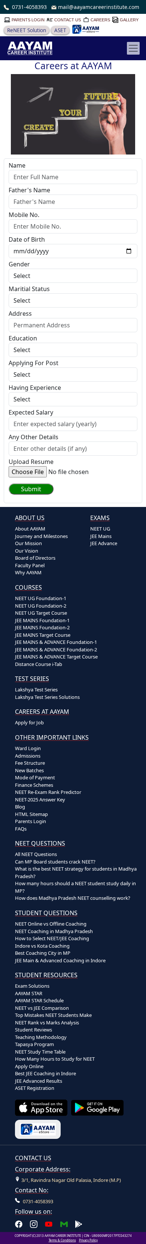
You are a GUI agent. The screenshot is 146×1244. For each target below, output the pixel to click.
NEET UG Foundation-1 (40, 598)
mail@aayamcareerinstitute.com (98, 6)
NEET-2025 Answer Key (40, 799)
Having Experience (35, 387)
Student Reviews (33, 1029)
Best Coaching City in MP (42, 953)
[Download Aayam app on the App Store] (41, 1108)
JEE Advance (103, 543)
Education (23, 338)
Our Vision (26, 550)
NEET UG (100, 528)
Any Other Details (33, 437)
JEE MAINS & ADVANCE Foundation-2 (56, 649)
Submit (31, 489)
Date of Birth (27, 239)
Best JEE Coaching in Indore (45, 1073)
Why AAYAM (28, 572)
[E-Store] (86, 29)
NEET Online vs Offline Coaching (50, 923)
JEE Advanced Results (38, 1081)
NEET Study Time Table (40, 1051)
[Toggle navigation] (133, 48)
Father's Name (29, 190)
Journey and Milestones (41, 536)
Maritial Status (29, 289)
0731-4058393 (29, 6)
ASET (60, 30)
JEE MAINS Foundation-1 (42, 620)
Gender (19, 264)
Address (20, 313)
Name (17, 165)
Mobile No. (24, 215)
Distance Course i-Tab (38, 664)
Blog (20, 806)
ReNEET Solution (26, 30)
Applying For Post (33, 363)
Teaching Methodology (41, 1037)
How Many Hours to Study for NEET (55, 1058)
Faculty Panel (30, 565)
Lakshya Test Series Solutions (47, 697)
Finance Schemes (34, 785)
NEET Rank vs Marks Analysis (47, 1022)
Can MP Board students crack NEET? (55, 861)
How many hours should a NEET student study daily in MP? (75, 887)
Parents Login (30, 821)
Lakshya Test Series (36, 689)
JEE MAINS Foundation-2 (42, 627)
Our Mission (28, 543)
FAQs (21, 828)
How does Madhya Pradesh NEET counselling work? (72, 898)
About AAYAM (30, 528)
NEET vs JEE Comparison (42, 1008)
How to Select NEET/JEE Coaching (52, 938)
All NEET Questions (36, 854)
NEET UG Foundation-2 (40, 605)
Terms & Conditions (62, 1240)
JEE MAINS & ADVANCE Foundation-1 (56, 642)
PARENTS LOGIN (28, 20)
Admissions (27, 755)
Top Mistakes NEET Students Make (53, 1015)
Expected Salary (31, 412)
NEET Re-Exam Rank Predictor (48, 792)
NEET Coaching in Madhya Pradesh (54, 931)
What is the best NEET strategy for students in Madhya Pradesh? (76, 872)
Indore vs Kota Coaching (42, 945)
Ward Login (28, 748)
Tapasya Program (34, 1044)
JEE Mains (101, 536)
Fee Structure (30, 762)
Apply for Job (29, 722)
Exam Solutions (32, 985)
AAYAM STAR (28, 993)
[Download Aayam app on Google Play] (97, 1107)
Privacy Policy (88, 1240)
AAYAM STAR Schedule (39, 1000)
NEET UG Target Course (41, 612)
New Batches (29, 770)
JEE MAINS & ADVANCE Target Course (56, 656)
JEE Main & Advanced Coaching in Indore (60, 960)
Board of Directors (35, 557)
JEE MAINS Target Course (42, 635)
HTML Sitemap (31, 814)
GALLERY (129, 20)
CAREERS (100, 20)
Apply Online (29, 1066)
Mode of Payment (35, 777)
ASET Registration (34, 1088)
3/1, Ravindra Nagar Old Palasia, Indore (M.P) (71, 1180)
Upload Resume (31, 462)
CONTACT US (67, 20)
